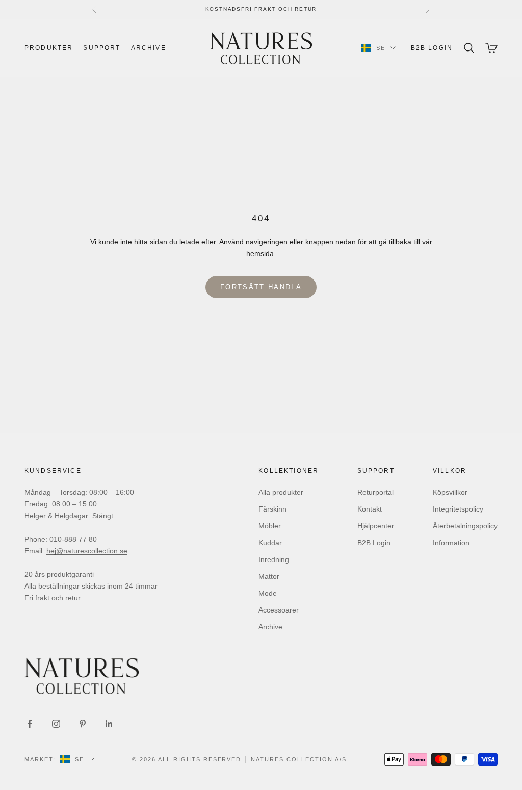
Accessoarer (278, 610)
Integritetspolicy (458, 509)
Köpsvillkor (450, 492)
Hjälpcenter (375, 526)
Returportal (375, 492)
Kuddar (270, 543)
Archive (148, 48)
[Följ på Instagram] (56, 724)
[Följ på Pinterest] (82, 724)
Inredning (273, 559)
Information (451, 543)
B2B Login (432, 48)
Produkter (48, 48)
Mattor (268, 576)
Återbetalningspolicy (465, 526)
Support (101, 48)
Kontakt (369, 509)
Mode (267, 593)
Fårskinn (272, 509)
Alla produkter (280, 492)
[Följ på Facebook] (29, 724)
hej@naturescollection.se (86, 551)
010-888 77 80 (73, 539)
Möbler (269, 526)
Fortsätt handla (261, 287)
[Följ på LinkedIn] (109, 724)
